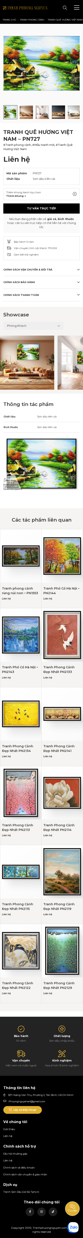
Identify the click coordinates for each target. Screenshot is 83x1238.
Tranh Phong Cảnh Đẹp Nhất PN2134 (17, 748)
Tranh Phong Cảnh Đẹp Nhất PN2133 (59, 669)
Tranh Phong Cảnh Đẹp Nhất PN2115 (17, 906)
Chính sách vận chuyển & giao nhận (25, 1174)
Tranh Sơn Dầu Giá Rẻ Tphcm (21, 1191)
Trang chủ (9, 19)
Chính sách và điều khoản (19, 1167)
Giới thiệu (9, 1129)
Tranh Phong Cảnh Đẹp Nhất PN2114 (59, 827)
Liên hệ (7, 1136)
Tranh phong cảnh (32, 19)
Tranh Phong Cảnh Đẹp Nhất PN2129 (59, 985)
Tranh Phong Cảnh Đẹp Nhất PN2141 (59, 748)
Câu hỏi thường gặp (15, 1153)
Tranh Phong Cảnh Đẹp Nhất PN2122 (17, 985)
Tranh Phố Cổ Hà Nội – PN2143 (20, 669)
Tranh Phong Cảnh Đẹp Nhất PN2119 (59, 906)
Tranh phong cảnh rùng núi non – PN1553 (20, 590)
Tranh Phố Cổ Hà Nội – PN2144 (61, 590)
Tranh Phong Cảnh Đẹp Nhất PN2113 (17, 827)
